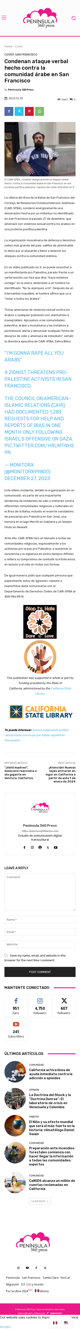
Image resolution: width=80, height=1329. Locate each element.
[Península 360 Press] (40, 808)
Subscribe (16, 1021)
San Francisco (26, 54)
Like (16, 998)
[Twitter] (19, 111)
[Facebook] (8, 111)
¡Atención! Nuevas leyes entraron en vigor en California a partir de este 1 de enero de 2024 (61, 774)
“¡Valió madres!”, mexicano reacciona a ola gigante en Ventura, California (20, 773)
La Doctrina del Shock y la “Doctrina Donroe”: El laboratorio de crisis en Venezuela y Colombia (50, 1101)
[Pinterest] (29, 111)
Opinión (34, 1090)
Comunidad (36, 1065)
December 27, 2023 (27, 478)
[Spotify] (40, 846)
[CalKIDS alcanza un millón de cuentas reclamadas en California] (15, 1182)
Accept (5, 1327)
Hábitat (34, 1117)
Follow (40, 998)
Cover (19, 46)
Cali (53, 688)
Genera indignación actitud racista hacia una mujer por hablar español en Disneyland (36, 735)
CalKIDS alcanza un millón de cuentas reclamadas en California (52, 1185)
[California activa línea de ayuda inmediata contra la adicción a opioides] (15, 1072)
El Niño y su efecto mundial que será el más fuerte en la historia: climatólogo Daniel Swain (52, 1128)
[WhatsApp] (39, 111)
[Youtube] (55, 846)
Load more (39, 1201)
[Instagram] (32, 846)
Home (8, 46)
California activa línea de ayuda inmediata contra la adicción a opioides (50, 1074)
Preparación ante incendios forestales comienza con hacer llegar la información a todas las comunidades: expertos (51, 1156)
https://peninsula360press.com (40, 831)
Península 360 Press (21, 89)
